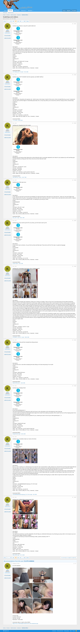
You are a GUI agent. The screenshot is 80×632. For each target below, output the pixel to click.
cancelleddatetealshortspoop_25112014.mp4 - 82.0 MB (25, 494)
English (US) (6, 630)
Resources (23, 10)
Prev (5, 21)
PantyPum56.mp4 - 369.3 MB (19, 433)
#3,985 (75, 220)
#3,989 (75, 436)
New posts (5, 12)
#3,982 (75, 74)
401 (20, 21)
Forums (10, 10)
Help (71, 630)
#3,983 (75, 123)
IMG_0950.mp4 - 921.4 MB (18, 555)
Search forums (10, 12)
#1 (75, 563)
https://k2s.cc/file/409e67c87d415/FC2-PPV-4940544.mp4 (25, 623)
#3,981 (75, 23)
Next (27, 21)
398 (13, 21)
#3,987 (75, 340)
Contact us (54, 630)
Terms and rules (60, 630)
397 (11, 21)
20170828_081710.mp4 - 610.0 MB (20, 71)
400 (18, 21)
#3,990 (75, 497)
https (15, 18)
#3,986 (75, 266)
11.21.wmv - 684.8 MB (17, 120)
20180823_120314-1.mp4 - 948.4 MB (21, 337)
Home (5, 10)
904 (24, 21)
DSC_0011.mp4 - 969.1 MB (18, 217)
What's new (16, 10)
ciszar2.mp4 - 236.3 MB (18, 263)
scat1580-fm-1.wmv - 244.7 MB (19, 177)
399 (15, 21)
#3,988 (75, 385)
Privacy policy (66, 630)
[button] (19, 10)
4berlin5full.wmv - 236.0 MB (19, 382)
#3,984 (75, 180)
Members (30, 10)
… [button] (22, 21)
